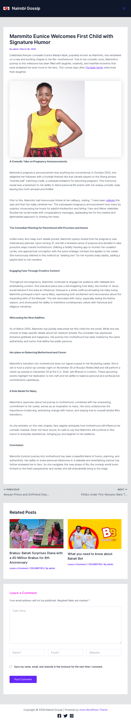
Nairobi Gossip (26, 8)
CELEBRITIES (37, 568)
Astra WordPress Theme (93, 709)
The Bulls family (94, 67)
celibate (110, 200)
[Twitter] (65, 716)
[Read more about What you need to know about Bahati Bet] (94, 533)
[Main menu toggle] (124, 8)
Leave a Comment (19, 568)
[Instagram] (72, 716)
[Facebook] (59, 716)
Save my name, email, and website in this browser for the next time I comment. (58, 666)
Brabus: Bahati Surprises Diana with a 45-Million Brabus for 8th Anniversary (36, 557)
